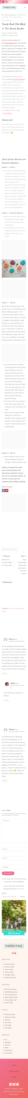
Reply (5, 673)
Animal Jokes (9, 964)
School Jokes (9, 967)
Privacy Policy (14, 1071)
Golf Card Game (10, 989)
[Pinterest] (6, 1)
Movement (8, 1050)
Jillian (12, 683)
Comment (6, 820)
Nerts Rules (9, 1003)
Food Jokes (9, 969)
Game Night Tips (11, 1000)
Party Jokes (9, 972)
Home (14, 1077)
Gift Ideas (8, 1028)
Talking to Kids (10, 1017)
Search (4, 893)
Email (5, 858)
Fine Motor (8, 1053)
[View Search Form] (25, 2)
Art (6, 1040)
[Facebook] (3, 1)
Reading (8, 1042)
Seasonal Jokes (10, 977)
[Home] (2, 15)
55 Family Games (11, 995)
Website (5, 867)
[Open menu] (24, 7)
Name (5, 849)
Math (6, 1048)
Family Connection (7, 20)
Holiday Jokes (10, 975)
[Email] (17, 1084)
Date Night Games (11, 997)
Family (7, 1020)
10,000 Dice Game (11, 992)
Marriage (8, 1025)
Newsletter (8, 113)
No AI (14, 1065)
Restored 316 (14, 1094)
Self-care (8, 1022)
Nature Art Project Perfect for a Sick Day (7, 560)
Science (7, 1045)
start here (20, 889)
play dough (16, 387)
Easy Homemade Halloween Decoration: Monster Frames (22, 565)
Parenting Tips (10, 1014)
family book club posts (10, 549)
